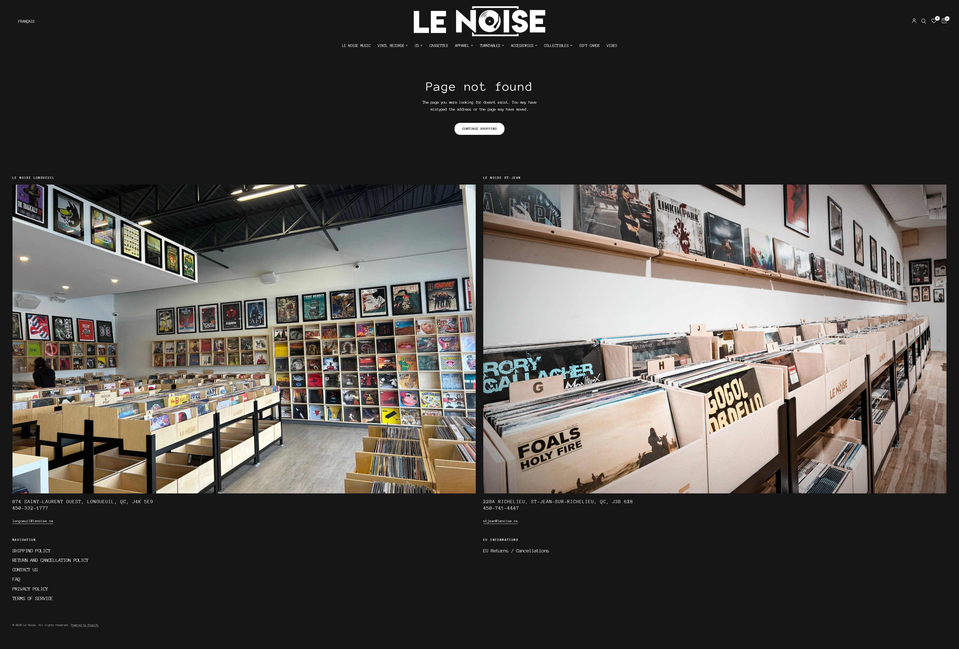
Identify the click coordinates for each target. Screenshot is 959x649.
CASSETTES (439, 45)
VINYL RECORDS (391, 45)
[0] (943, 21)
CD (417, 45)
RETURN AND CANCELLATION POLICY (50, 560)
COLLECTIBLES (556, 45)
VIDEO (612, 45)
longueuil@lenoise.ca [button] (32, 521)
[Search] (924, 21)
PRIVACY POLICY (30, 589)
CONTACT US (25, 569)
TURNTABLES (490, 45)
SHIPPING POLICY (31, 550)
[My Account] (914, 21)
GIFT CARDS (589, 45)
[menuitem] (356, 45)
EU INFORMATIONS (500, 540)
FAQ (16, 579)
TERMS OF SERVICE (32, 598)
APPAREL (462, 45)
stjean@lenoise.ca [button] (500, 521)
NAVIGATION (24, 540)
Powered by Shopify (85, 625)
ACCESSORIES (522, 45)
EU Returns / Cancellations (516, 550)
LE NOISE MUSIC (356, 45)
